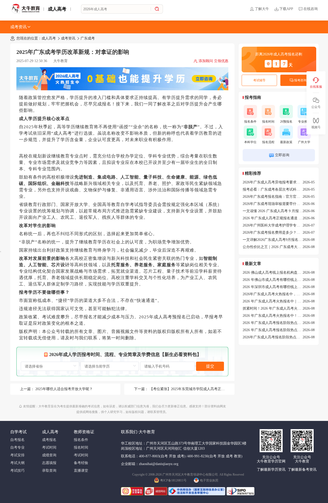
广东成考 (87, 38)
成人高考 (57, 9)
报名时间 (268, 121)
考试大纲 (17, 463)
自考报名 (17, 440)
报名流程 (268, 142)
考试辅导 (259, 80)
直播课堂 (81, 470)
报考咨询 (300, 80)
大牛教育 (60, 61)
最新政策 (286, 142)
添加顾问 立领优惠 (213, 61)
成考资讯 (18, 27)
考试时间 (49, 447)
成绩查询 (49, 455)
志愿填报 (49, 463)
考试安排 (17, 455)
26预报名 (286, 121)
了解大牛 (262, 9)
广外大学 (304, 142)
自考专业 (17, 447)
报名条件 (250, 121)
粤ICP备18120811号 (173, 480)
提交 (210, 366)
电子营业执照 (209, 480)
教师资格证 (84, 432)
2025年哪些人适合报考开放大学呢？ (64, 389)
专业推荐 (304, 121)
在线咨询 (310, 9)
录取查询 (49, 470)
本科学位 (250, 142)
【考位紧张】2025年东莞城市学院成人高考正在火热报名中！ (197, 389)
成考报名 (49, 440)
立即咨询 (282, 155)
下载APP (286, 9)
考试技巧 (17, 470)
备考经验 (81, 463)
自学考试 (18, 432)
